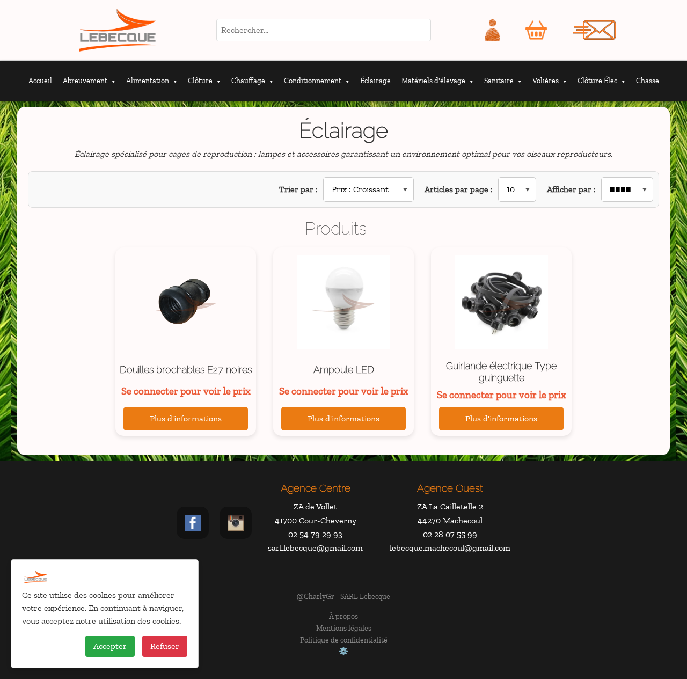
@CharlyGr (315, 596)
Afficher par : (571, 189)
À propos (343, 616)
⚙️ (343, 651)
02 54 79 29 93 (315, 534)
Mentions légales (343, 628)
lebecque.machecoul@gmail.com (450, 548)
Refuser (164, 646)
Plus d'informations (186, 418)
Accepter (110, 646)
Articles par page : (459, 189)
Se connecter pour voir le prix (186, 391)
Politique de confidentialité (344, 640)
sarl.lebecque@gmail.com (315, 548)
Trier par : (298, 189)
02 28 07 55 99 (450, 534)
